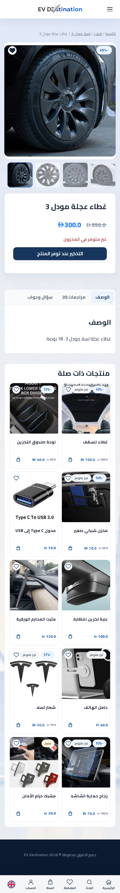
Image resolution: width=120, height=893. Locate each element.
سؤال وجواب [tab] (40, 297)
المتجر (98, 33)
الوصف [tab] (102, 297)
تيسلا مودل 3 (80, 33)
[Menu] (110, 9)
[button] (18, 460)
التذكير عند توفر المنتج (60, 253)
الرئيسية (111, 33)
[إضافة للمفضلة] (12, 50)
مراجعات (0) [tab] (74, 297)
